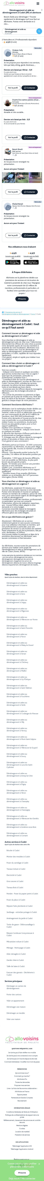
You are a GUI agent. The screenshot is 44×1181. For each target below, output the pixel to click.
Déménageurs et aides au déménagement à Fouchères (18, 695)
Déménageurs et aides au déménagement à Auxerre (17, 584)
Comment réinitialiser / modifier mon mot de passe (22, 1062)
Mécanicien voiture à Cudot (18, 941)
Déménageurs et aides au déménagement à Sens (17, 592)
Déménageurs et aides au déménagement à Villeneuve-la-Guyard (22, 746)
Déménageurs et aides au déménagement (15, 314)
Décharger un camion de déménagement (16, 987)
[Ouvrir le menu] (37, 3)
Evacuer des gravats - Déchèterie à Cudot (20, 973)
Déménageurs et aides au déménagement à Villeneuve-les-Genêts (23, 817)
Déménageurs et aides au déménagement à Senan (17, 652)
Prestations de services (13, 312)
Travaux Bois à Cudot (15, 887)
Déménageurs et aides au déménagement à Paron (17, 635)
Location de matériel (22, 1132)
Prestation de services (22, 1135)
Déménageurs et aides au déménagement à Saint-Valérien (19, 686)
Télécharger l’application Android (22, 1149)
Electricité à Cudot (14, 875)
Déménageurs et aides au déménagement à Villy (17, 720)
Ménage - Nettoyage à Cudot (18, 948)
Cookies (22, 1128)
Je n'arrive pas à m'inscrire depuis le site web (22, 1059)
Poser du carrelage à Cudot (17, 863)
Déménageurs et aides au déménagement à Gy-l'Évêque (19, 678)
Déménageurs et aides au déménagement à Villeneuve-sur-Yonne (22, 618)
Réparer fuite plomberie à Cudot (20, 906)
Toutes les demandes (22, 1082)
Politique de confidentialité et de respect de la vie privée (22, 1116)
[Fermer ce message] (39, 1164)
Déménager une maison (16, 1007)
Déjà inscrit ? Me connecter (22, 1178)
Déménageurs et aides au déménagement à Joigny (17, 601)
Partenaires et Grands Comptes (22, 1098)
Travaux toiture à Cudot (16, 869)
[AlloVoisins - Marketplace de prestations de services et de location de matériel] (14, 5)
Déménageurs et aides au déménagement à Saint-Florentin (20, 626)
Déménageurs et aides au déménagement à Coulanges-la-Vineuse (22, 712)
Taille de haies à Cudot (16, 966)
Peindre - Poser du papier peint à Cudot (22, 893)
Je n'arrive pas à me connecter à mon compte (22, 1056)
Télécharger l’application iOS (22, 1146)
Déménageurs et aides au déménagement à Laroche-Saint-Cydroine (20, 764)
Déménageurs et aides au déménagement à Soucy (17, 755)
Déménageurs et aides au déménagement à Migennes (18, 609)
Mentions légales (22, 1125)
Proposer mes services (22, 1085)
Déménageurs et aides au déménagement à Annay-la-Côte (20, 774)
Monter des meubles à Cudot (18, 856)
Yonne (33, 314)
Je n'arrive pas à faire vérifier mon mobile (22, 1052)
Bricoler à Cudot (13, 850)
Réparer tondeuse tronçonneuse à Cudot (20, 934)
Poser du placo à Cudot (16, 900)
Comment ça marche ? (22, 1076)
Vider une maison (13, 1019)
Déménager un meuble (16, 1013)
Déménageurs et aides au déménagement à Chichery (17, 661)
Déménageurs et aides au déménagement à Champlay (18, 800)
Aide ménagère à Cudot (16, 954)
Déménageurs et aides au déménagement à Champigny (18, 808)
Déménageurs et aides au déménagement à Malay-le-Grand (20, 644)
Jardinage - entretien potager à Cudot (22, 912)
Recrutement (22, 1101)
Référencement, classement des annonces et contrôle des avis (22, 1121)
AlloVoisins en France (22, 1091)
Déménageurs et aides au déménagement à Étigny (17, 783)
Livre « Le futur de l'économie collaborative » (22, 1088)
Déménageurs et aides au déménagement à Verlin (17, 703)
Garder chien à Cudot (15, 960)
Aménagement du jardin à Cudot (20, 918)
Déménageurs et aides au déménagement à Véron (17, 791)
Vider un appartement (15, 1000)
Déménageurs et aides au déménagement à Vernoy (17, 729)
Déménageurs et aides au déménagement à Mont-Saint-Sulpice (21, 738)
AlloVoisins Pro (22, 1079)
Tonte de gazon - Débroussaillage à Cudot (20, 925)
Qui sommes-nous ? (22, 1073)
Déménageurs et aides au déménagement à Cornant (17, 834)
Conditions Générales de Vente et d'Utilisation (22, 1112)
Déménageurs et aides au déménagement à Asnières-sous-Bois (21, 825)
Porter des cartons (14, 994)
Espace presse (22, 1095)
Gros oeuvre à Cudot (15, 881)
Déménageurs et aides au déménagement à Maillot (17, 669)
